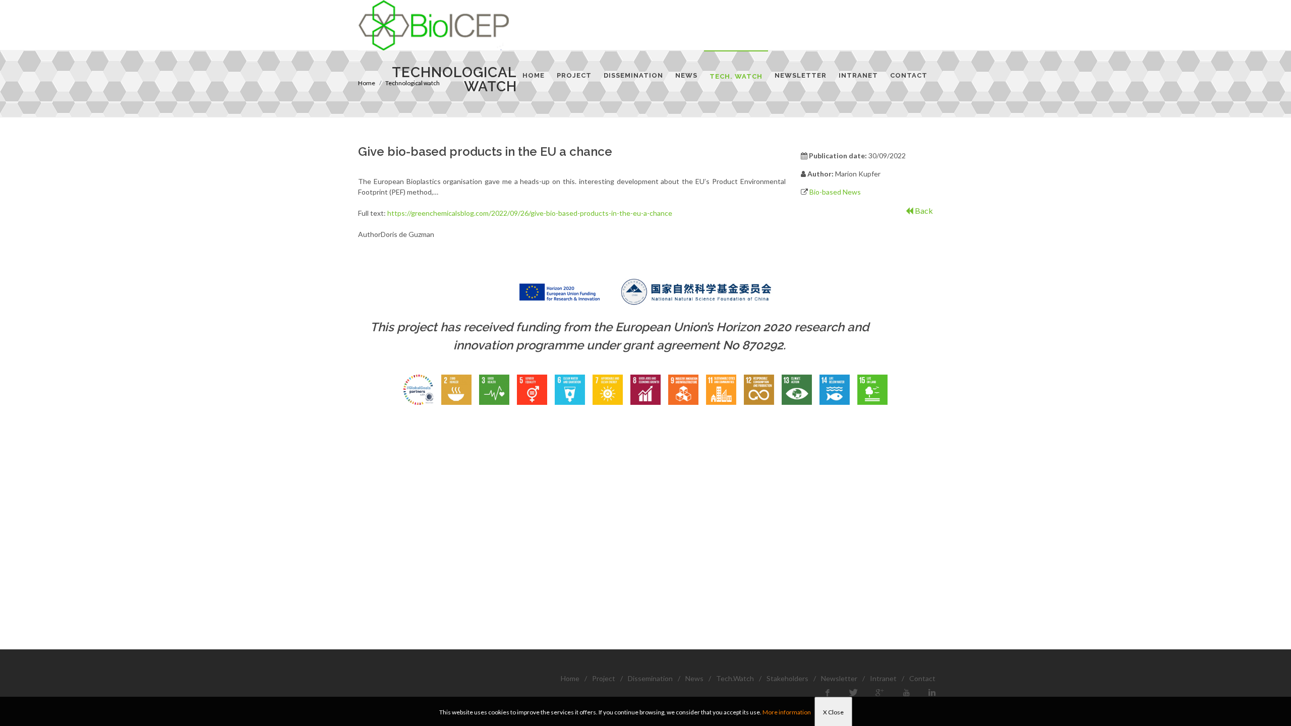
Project (603, 678)
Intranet (883, 678)
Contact (922, 678)
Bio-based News (835, 192)
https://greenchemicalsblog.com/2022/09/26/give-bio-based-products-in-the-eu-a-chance (529, 213)
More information (786, 712)
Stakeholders (787, 678)
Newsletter (839, 678)
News (694, 678)
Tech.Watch (735, 678)
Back (923, 210)
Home (570, 678)
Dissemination (650, 678)
